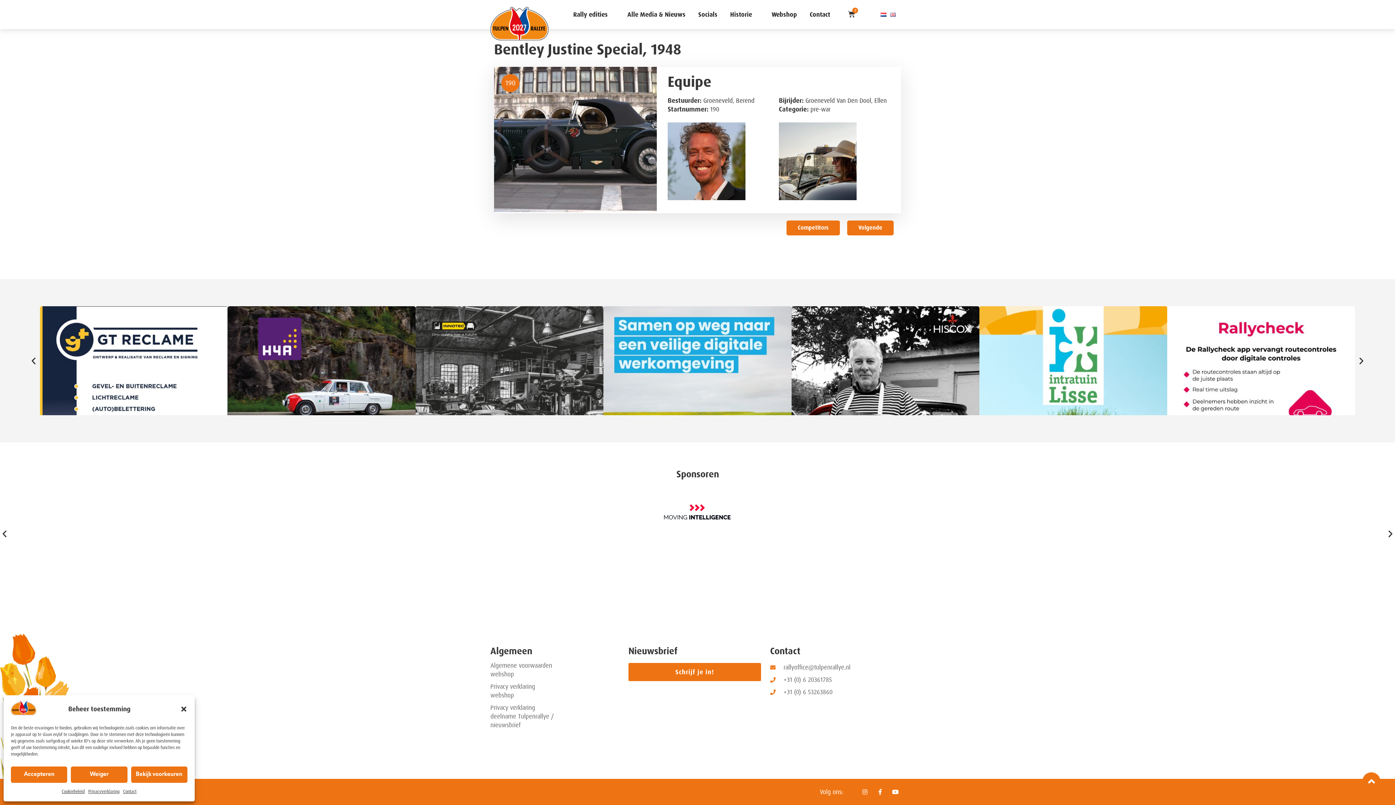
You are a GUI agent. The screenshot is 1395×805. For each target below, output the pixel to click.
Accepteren (39, 774)
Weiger (99, 774)
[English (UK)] (893, 15)
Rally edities (590, 15)
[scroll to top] (1371, 781)
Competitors (813, 227)
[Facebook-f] (880, 792)
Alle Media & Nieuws (656, 15)
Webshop (784, 15)
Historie (741, 15)
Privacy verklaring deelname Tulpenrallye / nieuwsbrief (522, 716)
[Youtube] (895, 792)
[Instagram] (865, 792)
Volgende (870, 227)
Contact (130, 791)
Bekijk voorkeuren (159, 774)
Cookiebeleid (73, 791)
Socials (707, 15)
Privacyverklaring (104, 791)
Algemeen (511, 651)
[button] (183, 709)
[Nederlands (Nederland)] (883, 15)
